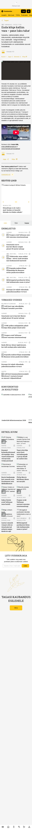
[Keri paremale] (29, 202)
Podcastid (24, 15)
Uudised (9, 232)
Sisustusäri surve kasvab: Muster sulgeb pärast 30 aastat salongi (15, 247)
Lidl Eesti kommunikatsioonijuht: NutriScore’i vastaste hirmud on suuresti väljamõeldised (15, 376)
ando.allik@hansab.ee (8, 146)
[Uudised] (8, 827)
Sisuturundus (14, 254)
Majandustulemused (8, 303)
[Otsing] (19, 827)
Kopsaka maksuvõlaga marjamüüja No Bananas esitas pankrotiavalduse (16, 270)
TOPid (18, 15)
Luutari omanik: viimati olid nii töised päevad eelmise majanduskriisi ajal (7, 527)
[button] (12, 566)
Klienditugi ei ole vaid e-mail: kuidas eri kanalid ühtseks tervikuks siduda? (12, 210)
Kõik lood (11, 15)
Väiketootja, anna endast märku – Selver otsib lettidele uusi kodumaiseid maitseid (17, 258)
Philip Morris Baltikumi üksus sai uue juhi (23, 479)
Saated (3, 371)
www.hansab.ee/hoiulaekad (10, 149)
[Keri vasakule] (3, 202)
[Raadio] (14, 827)
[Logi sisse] (29, 827)
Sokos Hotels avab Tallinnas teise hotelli (6, 502)
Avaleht (3, 15)
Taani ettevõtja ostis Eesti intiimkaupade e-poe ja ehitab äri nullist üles (22, 454)
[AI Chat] (24, 827)
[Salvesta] (29, 232)
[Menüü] (3, 827)
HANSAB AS (8, 24)
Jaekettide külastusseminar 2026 (13, 420)
